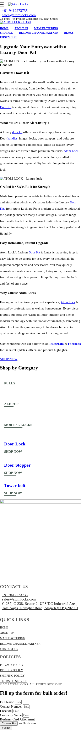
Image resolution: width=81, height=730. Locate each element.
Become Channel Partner (38, 32)
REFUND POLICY (11, 670)
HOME (4, 627)
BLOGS (69, 32)
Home (4, 28)
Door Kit (5, 107)
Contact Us (8, 37)
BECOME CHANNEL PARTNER (20, 643)
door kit (17, 132)
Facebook (74, 343)
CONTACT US (9, 649)
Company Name (11, 715)
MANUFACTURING (12, 638)
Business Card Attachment (17, 719)
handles (12, 138)
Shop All (6, 32)
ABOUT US (7, 633)
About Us (21, 28)
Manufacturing (46, 28)
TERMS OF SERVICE (13, 681)
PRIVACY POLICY (11, 664)
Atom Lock (71, 151)
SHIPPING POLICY (12, 675)
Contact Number (11, 706)
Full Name (7, 702)
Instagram (56, 343)
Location (6, 711)
